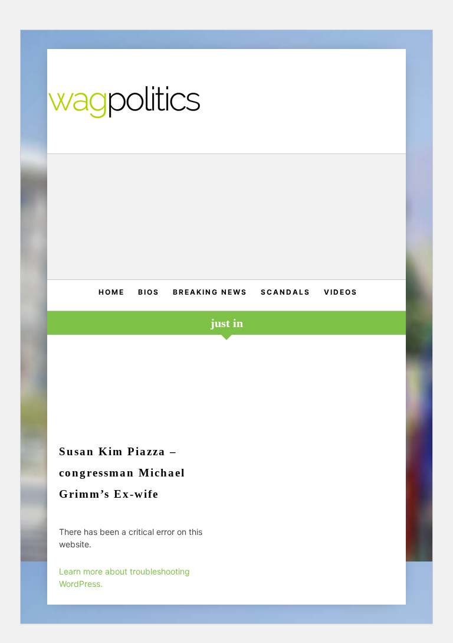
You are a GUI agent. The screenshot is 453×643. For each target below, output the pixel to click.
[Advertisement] (226, 218)
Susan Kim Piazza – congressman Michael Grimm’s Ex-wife (122, 472)
